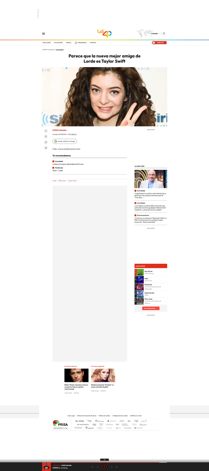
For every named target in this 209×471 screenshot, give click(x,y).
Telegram (46, 148)
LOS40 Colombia (104, 33)
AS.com (128, 421)
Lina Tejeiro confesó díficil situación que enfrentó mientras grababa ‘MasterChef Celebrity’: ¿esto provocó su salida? (150, 208)
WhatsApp (46, 142)
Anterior (92, 467)
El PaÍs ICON (109, 427)
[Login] (164, 33)
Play (104, 467)
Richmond (78, 427)
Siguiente (116, 467)
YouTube (104, 401)
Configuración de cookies (120, 416)
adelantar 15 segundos (111, 467)
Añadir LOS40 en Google (66, 141)
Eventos (93, 43)
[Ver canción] (140, 272)
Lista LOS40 (46, 43)
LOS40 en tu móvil (136, 416)
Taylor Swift (72, 181)
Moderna (89, 427)
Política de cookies (104, 416)
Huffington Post (82, 424)
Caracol (143, 421)
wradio (101, 424)
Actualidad (58, 43)
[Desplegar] (104, 460)
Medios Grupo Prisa (60, 428)
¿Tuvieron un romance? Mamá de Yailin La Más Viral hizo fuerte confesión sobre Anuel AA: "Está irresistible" (151, 220)
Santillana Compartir (111, 421)
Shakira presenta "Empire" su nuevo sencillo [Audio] (102, 386)
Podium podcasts (99, 427)
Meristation (138, 427)
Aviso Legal (71, 416)
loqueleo (128, 427)
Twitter (46, 137)
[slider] (104, 462)
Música (68, 43)
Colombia (154, 33)
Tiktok (96, 401)
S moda (118, 427)
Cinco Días (109, 424)
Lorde (54, 181)
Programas (82, 43)
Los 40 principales (90, 421)
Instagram (100, 401)
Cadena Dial (117, 424)
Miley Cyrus (62, 181)
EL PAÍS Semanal (125, 424)
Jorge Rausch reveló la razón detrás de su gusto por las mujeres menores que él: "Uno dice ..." (150, 195)
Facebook (46, 131)
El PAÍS (79, 421)
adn (135, 421)
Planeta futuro (133, 424)
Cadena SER (121, 421)
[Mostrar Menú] (45, 33)
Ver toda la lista (149, 308)
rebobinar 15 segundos (97, 467)
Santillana (100, 421)
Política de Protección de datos (86, 416)
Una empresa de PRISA (60, 423)
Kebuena (141, 424)
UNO (94, 424)
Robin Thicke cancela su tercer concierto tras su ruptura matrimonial (76, 387)
